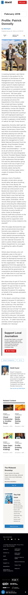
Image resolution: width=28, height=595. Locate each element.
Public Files (18, 565)
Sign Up (14, 485)
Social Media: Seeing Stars (17, 420)
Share (4, 36)
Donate (23, 2)
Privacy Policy (20, 544)
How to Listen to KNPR (19, 558)
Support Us (6, 563)
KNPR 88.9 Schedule (17, 550)
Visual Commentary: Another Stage (8, 420)
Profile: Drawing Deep (18, 447)
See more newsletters (10, 481)
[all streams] (26, 592)
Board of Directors (20, 561)
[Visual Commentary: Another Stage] (8, 407)
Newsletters (6, 566)
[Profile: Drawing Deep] (20, 436)
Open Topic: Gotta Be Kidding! (8, 447)
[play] (3, 592)
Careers (5, 559)
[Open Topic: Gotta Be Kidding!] (8, 436)
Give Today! (11, 351)
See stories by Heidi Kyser (17, 388)
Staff (4, 556)
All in (20, 360)
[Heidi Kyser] (5, 370)
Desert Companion (9, 360)
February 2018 (12, 13)
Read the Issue (14, 526)
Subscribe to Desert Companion (8, 570)
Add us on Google (15, 36)
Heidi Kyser (7, 29)
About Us (5, 549)
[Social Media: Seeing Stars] (20, 407)
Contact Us (6, 552)
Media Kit (17, 568)
